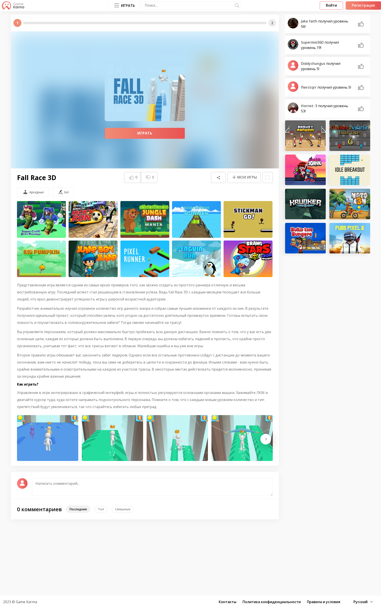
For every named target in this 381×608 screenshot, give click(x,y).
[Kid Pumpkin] (41, 259)
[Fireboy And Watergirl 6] (349, 135)
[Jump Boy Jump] (93, 259)
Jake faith (309, 21)
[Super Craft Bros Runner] (41, 219)
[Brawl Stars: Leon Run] (248, 259)
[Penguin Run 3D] (196, 259)
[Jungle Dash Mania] (144, 219)
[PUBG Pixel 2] (349, 238)
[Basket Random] (305, 135)
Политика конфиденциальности (272, 601)
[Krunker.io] (305, 204)
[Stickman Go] (248, 219)
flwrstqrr (309, 87)
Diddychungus (313, 63)
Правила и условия (323, 601)
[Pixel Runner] (144, 259)
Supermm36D (313, 42)
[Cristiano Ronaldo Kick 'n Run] (93, 219)
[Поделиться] (218, 177)
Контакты (227, 601)
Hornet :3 (309, 105)
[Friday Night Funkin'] (305, 170)
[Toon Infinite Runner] (196, 219)
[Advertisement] (190, 557)
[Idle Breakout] (349, 170)
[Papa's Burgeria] (305, 238)
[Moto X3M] (349, 204)
